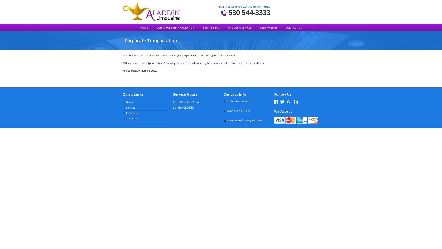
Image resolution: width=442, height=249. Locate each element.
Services (130, 107)
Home (144, 27)
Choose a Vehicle (239, 27)
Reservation (268, 27)
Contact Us (294, 27)
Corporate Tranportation (175, 27)
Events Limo (211, 27)
